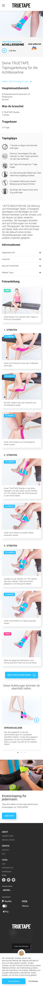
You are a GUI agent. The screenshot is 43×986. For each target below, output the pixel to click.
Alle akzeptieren (13, 981)
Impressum (6, 872)
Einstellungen (33, 981)
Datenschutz (7, 868)
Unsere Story (7, 836)
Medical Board (8, 840)
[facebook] (3, 880)
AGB (3, 864)
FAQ (3, 854)
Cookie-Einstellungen (21, 946)
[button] (21, 252)
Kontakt (5, 850)
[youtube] (13, 880)
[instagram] (8, 880)
